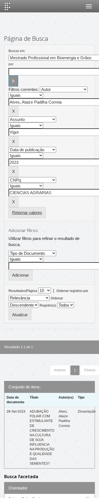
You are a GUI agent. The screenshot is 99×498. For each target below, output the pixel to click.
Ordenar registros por (72, 291)
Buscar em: (17, 51)
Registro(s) (48, 305)
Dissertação (87, 411)
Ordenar (57, 298)
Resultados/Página (23, 291)
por (11, 64)
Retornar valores (27, 212)
